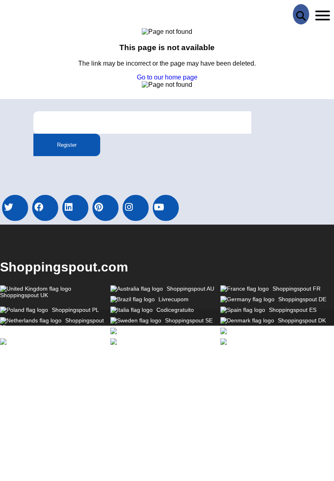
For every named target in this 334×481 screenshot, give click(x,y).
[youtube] (166, 208)
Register (67, 145)
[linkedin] (75, 208)
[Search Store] (301, 14)
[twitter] (15, 208)
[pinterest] (105, 208)
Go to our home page (167, 77)
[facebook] (45, 208)
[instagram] (136, 208)
